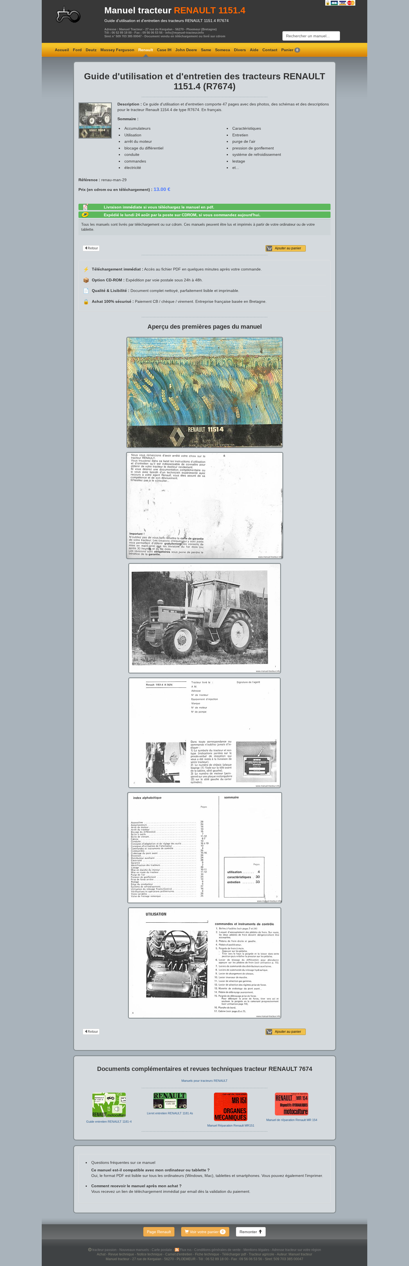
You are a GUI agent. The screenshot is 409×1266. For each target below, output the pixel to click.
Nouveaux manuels (134, 1250)
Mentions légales (256, 1250)
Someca (222, 50)
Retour (93, 248)
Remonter (249, 1232)
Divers (240, 50)
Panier (289, 50)
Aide (254, 50)
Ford (77, 50)
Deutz (91, 50)
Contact (269, 50)
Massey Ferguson (117, 50)
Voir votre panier (206, 1232)
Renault (145, 50)
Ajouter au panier (288, 248)
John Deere (186, 50)
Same (206, 50)
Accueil (62, 50)
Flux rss (186, 1250)
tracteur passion (104, 1250)
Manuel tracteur (137, 10)
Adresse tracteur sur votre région (296, 1250)
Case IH (164, 50)
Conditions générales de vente (218, 1250)
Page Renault (159, 1232)
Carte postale (162, 1250)
